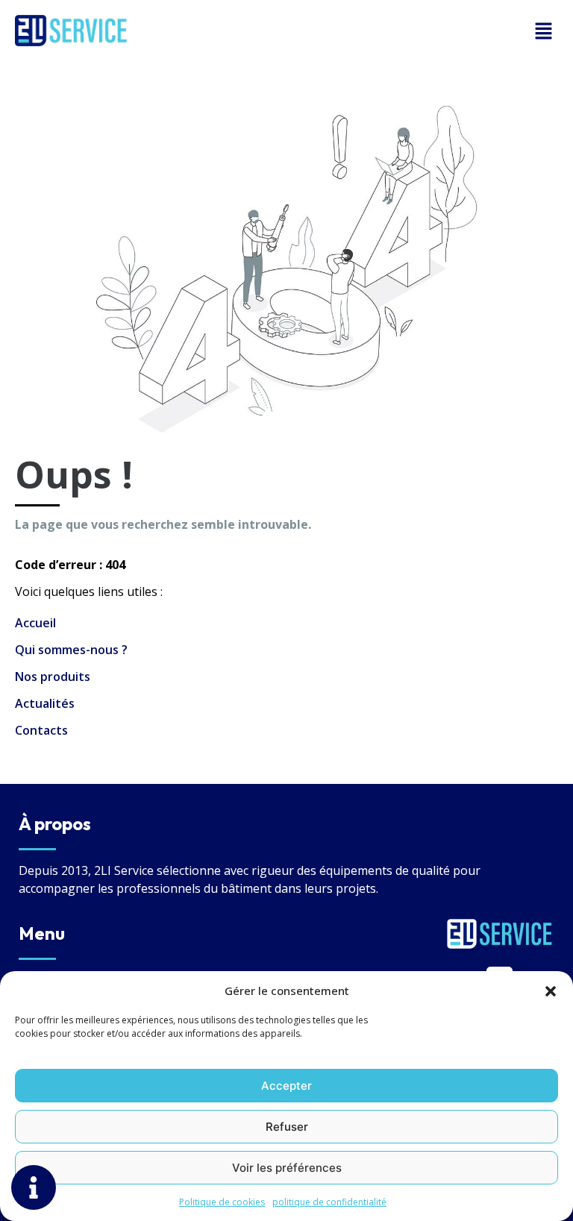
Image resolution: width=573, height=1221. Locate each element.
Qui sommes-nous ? (71, 649)
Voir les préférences (287, 1168)
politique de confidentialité (329, 1202)
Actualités (45, 703)
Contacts (41, 730)
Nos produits (52, 676)
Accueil (35, 623)
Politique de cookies (222, 1202)
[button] (550, 990)
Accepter (286, 1086)
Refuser (287, 1127)
